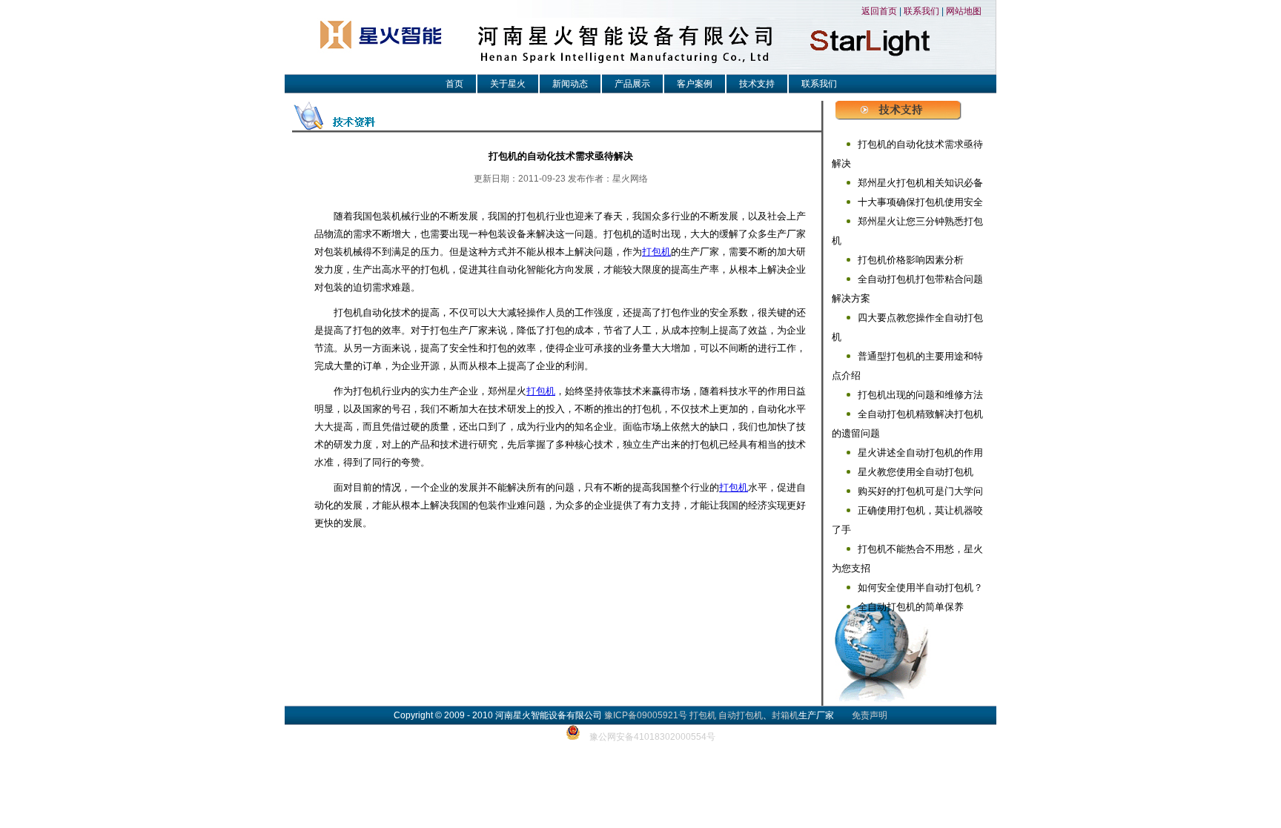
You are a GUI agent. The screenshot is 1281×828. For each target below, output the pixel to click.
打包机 (656, 251)
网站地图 (964, 11)
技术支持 (757, 84)
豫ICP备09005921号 (645, 715)
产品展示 (632, 84)
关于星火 (508, 84)
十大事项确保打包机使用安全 (920, 202)
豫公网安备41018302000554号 (652, 737)
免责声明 (869, 715)
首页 (454, 84)
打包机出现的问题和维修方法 (920, 394)
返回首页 (879, 11)
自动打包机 (740, 715)
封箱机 (785, 715)
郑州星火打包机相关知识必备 (920, 182)
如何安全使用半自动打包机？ (920, 587)
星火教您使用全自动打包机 (915, 471)
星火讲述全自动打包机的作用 (920, 452)
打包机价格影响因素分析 (911, 259)
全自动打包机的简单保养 (911, 606)
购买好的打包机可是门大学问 (920, 491)
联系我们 (921, 11)
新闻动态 (570, 84)
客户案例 (694, 84)
